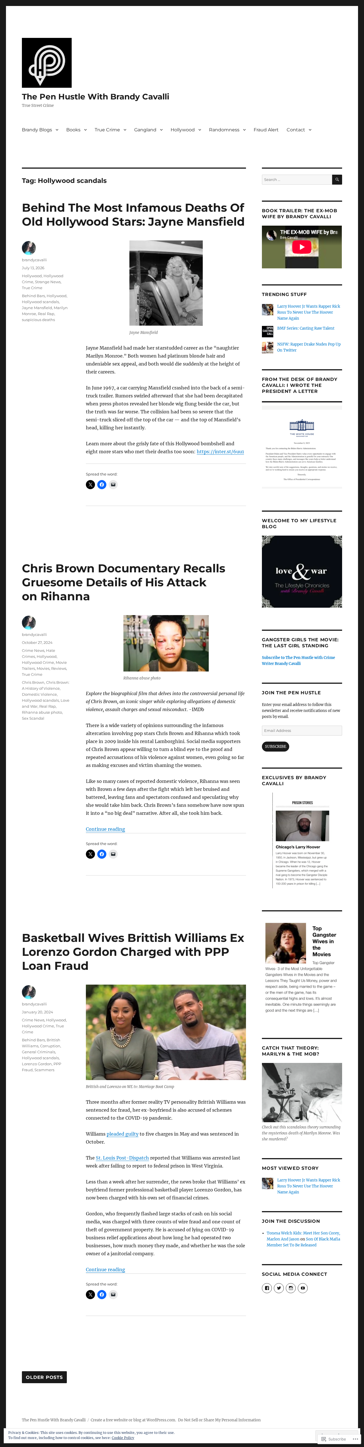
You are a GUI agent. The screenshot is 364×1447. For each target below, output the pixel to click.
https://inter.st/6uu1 (220, 451)
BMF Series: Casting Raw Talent (306, 328)
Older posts (44, 1377)
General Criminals (38, 1052)
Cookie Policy (123, 1438)
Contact (296, 129)
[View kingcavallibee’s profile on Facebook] (267, 1288)
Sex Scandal (33, 718)
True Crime (107, 129)
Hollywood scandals (40, 301)
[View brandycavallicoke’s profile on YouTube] (303, 1288)
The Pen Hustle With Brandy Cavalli (95, 96)
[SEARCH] (337, 180)
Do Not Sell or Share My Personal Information (219, 1420)
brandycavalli (34, 260)
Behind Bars (33, 295)
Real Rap (46, 313)
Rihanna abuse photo (42, 712)
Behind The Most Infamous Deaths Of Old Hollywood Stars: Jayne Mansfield (133, 214)
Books (73, 129)
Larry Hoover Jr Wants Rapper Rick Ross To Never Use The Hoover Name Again (308, 312)
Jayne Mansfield (37, 307)
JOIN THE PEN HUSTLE (291, 692)
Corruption (50, 1046)
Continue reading (105, 829)
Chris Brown (33, 682)
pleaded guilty (122, 1134)
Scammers (44, 1070)
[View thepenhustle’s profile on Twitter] (279, 1288)
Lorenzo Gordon (37, 1064)
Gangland (145, 129)
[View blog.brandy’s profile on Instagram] (291, 1288)
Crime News (33, 650)
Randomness (224, 129)
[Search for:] (297, 179)
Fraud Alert (266, 129)
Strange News (48, 281)
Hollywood (183, 129)
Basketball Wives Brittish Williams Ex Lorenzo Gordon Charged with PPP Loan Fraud (133, 952)
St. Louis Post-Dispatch (122, 1158)
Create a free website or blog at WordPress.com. (133, 1420)
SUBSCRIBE (275, 746)
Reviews (58, 668)
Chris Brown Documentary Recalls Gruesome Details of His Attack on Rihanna (123, 582)
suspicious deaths (38, 319)
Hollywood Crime (38, 662)
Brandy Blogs (37, 129)
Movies (43, 668)
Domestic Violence (39, 694)
